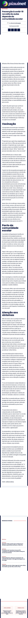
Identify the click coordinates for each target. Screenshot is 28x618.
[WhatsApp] (18, 30)
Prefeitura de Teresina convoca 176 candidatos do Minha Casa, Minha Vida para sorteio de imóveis (13, 551)
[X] (12, 30)
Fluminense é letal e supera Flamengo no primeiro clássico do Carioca (21, 612)
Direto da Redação (16, 23)
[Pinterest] (15, 30)
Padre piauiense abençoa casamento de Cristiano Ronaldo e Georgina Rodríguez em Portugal (13, 559)
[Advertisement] (14, 49)
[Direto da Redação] (8, 23)
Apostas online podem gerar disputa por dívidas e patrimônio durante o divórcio (12, 544)
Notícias (5, 8)
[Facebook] (9, 30)
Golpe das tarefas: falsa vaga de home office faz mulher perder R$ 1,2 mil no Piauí (14, 566)
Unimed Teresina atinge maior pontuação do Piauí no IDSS (7, 612)
